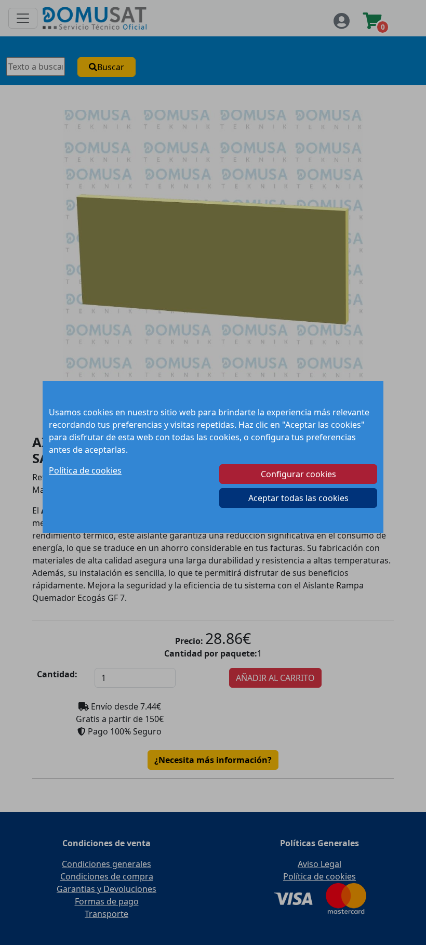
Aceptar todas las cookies (298, 498)
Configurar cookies (298, 474)
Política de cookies (85, 470)
